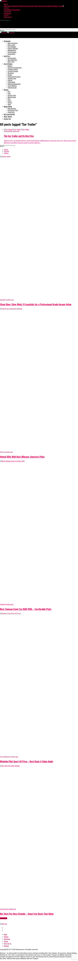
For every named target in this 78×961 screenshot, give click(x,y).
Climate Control (13, 69)
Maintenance (12, 50)
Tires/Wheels (12, 86)
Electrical (11, 73)
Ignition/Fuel (12, 78)
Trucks (10, 103)
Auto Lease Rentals (9, 114)
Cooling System (13, 71)
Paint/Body (11, 82)
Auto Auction (12, 108)
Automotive (7, 41)
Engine (10, 75)
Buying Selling (8, 106)
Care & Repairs (8, 64)
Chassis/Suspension (15, 68)
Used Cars (11, 112)
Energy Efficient (13, 48)
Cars (9, 93)
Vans (9, 104)
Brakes (10, 66)
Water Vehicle (8, 116)
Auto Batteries (12, 60)
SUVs (9, 101)
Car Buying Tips (13, 110)
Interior (10, 80)
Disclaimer (7, 11)
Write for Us (8, 17)
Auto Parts (7, 56)
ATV (9, 92)
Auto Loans (11, 45)
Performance (12, 52)
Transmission (12, 88)
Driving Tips (7, 119)
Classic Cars (12, 95)
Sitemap (6, 946)
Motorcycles (12, 97)
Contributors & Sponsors (12, 10)
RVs (9, 99)
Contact (6, 8)
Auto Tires (11, 62)
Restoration (11, 54)
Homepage (7, 13)
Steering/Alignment (14, 84)
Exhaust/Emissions (14, 77)
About (6, 4)
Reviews (6, 90)
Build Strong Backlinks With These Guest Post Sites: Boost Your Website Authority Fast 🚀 (34, 6)
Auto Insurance (13, 43)
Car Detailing (12, 47)
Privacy (6, 15)
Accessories (12, 58)
